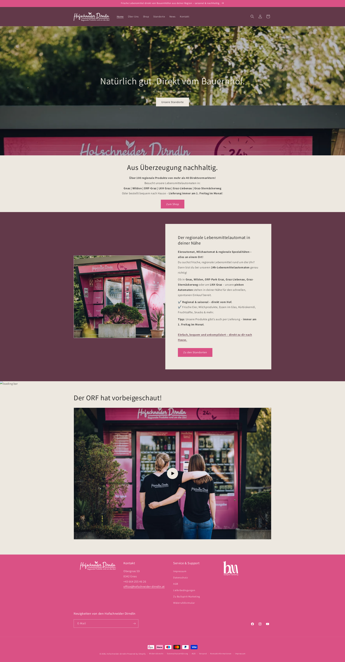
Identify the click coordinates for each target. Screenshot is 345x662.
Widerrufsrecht (156, 653)
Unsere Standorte (172, 102)
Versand (203, 653)
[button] (252, 16)
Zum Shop (172, 204)
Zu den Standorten (195, 352)
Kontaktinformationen (220, 653)
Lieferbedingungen (184, 590)
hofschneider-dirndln (117, 653)
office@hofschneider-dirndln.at (144, 586)
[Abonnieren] (134, 623)
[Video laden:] (172, 473)
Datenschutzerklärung (177, 653)
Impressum (179, 571)
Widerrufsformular (184, 602)
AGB (175, 583)
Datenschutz (180, 577)
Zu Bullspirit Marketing (186, 596)
